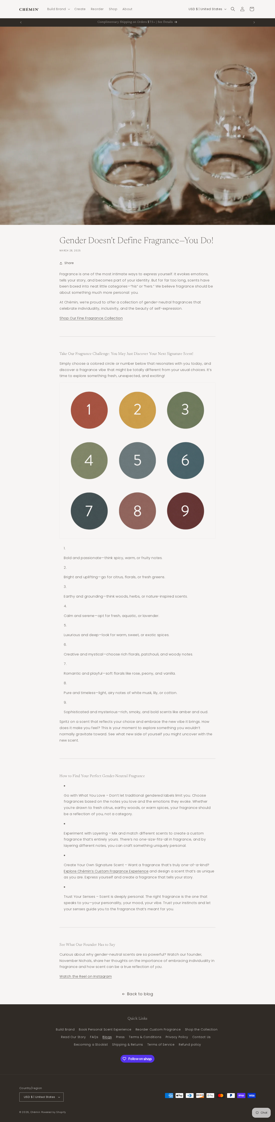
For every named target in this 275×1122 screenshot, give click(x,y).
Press (120, 1037)
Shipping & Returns (127, 1044)
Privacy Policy (177, 1037)
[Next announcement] (254, 22)
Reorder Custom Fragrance (158, 1029)
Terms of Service (161, 1044)
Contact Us (201, 1037)
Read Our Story (73, 1037)
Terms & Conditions (145, 1037)
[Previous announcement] (21, 22)
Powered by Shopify (53, 1112)
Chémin (35, 1112)
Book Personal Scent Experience (105, 1029)
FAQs (94, 1037)
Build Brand (65, 1029)
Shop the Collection (201, 1029)
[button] (58, 9)
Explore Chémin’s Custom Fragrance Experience (106, 871)
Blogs (107, 1037)
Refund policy (190, 1044)
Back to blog (140, 994)
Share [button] (69, 263)
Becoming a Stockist (91, 1044)
